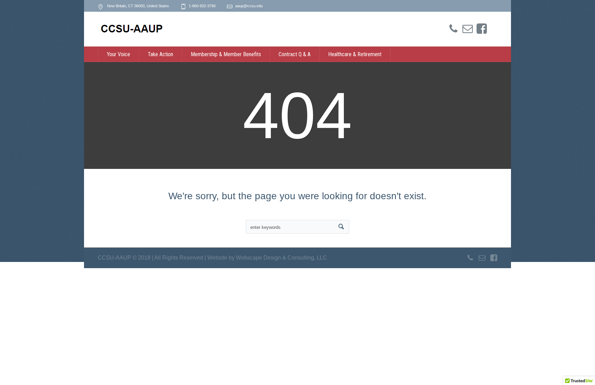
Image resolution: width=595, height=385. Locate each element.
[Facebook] (482, 29)
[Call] (453, 29)
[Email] (467, 29)
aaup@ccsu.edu (249, 6)
